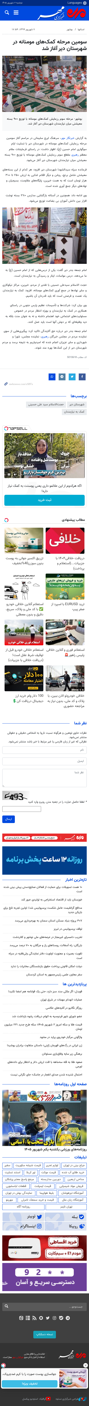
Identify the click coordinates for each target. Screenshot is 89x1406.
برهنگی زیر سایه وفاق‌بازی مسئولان (62, 1054)
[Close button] (85, 1365)
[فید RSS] (34, 1318)
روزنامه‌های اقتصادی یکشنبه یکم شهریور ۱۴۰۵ (54, 1149)
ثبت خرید (44, 500)
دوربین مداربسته (51, 1179)
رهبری (75, 155)
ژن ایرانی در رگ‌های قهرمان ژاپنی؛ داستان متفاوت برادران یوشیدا (44, 1045)
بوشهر (70, 30)
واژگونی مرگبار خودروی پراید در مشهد (61, 1037)
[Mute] (15, 474)
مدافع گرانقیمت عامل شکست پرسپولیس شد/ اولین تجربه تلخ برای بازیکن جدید (42, 910)
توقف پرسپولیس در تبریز (68, 929)
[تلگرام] (68, 1318)
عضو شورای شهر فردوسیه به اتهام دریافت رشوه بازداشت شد (47, 1016)
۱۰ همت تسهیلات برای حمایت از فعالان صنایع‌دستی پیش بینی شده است (43, 889)
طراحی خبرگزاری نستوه (67, 1399)
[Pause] (9, 474)
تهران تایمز (66, 1207)
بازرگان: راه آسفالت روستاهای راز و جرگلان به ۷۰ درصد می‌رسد (46, 945)
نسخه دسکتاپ (44, 1334)
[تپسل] (6, 428)
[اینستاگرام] (54, 1318)
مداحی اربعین (76, 1179)
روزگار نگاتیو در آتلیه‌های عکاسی (64, 1008)
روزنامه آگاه (23, 1207)
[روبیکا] (41, 1318)
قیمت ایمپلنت (42, 1186)
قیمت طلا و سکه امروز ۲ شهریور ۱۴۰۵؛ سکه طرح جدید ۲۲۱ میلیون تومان (43, 1026)
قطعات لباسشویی (16, 1186)
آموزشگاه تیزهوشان (72, 1193)
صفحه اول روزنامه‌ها (70, 1084)
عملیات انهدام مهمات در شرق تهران (61, 1000)
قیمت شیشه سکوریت (28, 1165)
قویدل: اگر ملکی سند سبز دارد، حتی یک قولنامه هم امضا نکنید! (45, 991)
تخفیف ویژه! (30, 1383)
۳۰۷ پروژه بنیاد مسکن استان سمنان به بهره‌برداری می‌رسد (48, 921)
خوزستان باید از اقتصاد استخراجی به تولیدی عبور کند (51, 900)
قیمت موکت (48, 1172)
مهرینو (9, 1200)
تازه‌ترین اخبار (76, 880)
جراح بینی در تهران (74, 1165)
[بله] (61, 1318)
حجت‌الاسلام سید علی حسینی (46, 404)
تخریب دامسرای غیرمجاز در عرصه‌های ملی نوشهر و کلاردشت (47, 937)
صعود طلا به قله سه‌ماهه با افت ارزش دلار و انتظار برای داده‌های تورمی (45, 1064)
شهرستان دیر (76, 404)
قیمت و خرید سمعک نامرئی (37, 1200)
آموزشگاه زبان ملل (72, 1200)
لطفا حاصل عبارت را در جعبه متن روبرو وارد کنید (57, 802)
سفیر (7, 1165)
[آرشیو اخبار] (28, 1318)
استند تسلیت (12, 1172)
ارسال (8, 819)
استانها (81, 30)
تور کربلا (30, 1172)
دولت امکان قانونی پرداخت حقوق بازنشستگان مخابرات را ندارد (46, 966)
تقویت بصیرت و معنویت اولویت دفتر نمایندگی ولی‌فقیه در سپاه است (45, 955)
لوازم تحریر (52, 1165)
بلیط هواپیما (47, 1193)
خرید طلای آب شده (73, 1172)
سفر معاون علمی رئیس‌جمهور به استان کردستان (54, 974)
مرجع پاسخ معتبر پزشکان (19, 1179)
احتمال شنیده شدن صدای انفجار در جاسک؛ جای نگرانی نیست (46, 1074)
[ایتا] (21, 1318)
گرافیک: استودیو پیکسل (34, 1399)
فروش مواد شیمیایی (71, 1186)
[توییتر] (48, 1318)
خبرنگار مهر (67, 138)
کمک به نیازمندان (74, 412)
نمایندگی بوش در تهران (18, 1193)
